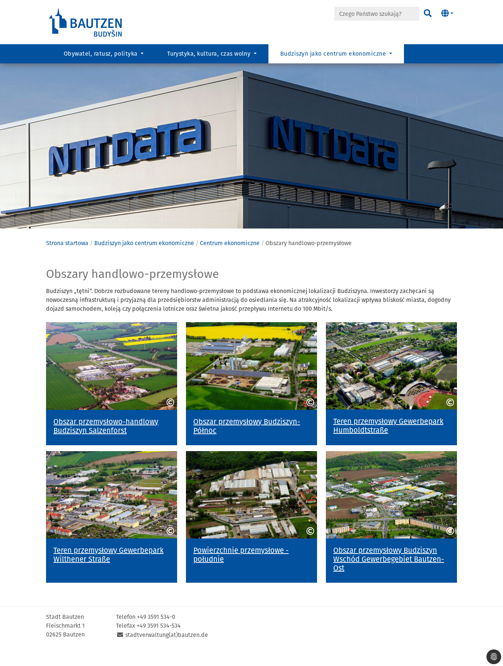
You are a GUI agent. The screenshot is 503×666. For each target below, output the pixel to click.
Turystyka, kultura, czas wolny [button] (209, 53)
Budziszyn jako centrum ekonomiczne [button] (334, 53)
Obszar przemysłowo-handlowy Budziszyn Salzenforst (105, 426)
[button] (447, 13)
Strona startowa (67, 243)
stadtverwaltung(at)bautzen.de (166, 634)
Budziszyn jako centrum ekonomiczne (144, 243)
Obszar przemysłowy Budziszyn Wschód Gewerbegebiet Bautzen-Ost (388, 559)
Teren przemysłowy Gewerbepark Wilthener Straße (108, 555)
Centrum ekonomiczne (230, 243)
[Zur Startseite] (85, 21)
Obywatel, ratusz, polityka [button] (101, 53)
